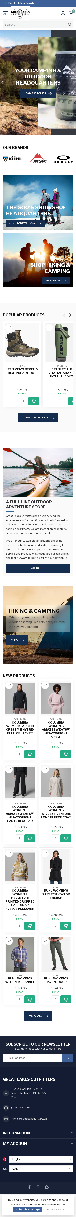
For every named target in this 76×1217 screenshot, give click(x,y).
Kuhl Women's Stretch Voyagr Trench (56, 894)
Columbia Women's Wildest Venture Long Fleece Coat (56, 812)
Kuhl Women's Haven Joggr (56, 980)
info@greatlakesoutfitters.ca (29, 1119)
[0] (71, 13)
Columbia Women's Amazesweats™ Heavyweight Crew (56, 730)
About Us (38, 568)
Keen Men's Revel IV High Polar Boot (22, 371)
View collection (36, 417)
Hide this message (27, 1209)
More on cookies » (53, 1209)
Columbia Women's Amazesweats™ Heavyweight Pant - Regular (20, 814)
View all (35, 1016)
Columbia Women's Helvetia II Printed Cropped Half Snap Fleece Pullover (19, 899)
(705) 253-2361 (20, 1107)
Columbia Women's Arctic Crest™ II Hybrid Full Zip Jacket (20, 728)
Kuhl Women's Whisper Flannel (20, 980)
